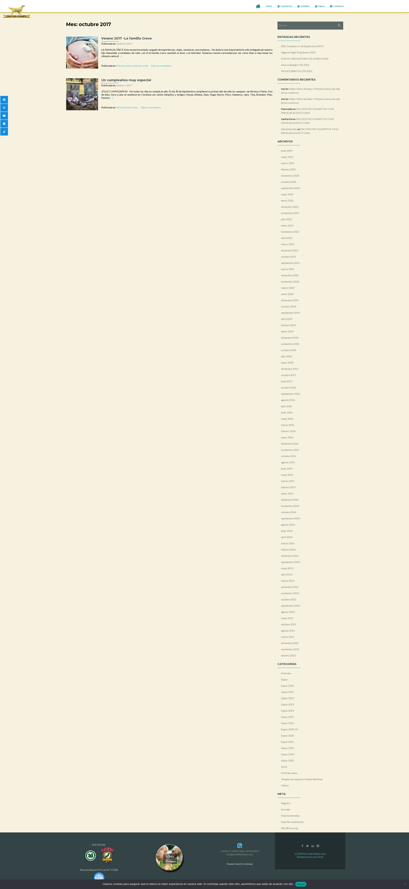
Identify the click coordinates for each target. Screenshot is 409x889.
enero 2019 (287, 331)
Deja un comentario (161, 65)
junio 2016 (287, 412)
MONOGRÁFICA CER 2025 (296, 71)
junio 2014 (287, 530)
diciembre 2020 (289, 275)
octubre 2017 (288, 375)
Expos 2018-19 (289, 729)
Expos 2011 (287, 691)
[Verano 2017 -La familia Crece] (82, 52)
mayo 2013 (287, 568)
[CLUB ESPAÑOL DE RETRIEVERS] (107, 855)
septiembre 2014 (290, 518)
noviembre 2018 (290, 343)
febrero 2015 (288, 487)
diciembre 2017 (289, 368)
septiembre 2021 (290, 262)
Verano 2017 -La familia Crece (126, 38)
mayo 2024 (287, 194)
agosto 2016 (288, 399)
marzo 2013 (287, 580)
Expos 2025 (287, 760)
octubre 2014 (288, 512)
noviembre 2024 (290, 175)
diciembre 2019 (289, 300)
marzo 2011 (287, 636)
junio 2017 (287, 381)
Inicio (269, 6)
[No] (405, 884)
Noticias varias (140, 65)
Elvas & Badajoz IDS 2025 (295, 64)
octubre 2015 (288, 456)
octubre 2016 (288, 387)
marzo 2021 (287, 269)
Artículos (120, 65)
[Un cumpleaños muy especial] (82, 93)
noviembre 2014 (290, 505)
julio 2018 (286, 356)
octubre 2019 (288, 306)
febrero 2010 (288, 655)
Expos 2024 (287, 754)
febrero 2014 (288, 549)
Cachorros (286, 6)
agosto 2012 (288, 611)
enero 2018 (287, 362)
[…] (120, 56)
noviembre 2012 (290, 593)
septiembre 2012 (290, 605)
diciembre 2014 (289, 499)
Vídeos (285, 785)
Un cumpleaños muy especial (126, 80)
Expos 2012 (287, 698)
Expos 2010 (287, 685)
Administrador (289, 129)
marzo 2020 (287, 287)
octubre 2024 (288, 181)
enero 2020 (287, 293)
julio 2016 (286, 406)
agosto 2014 (288, 524)
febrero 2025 (288, 169)
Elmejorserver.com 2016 (310, 856)
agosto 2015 (288, 462)
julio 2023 (286, 219)
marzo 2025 (287, 163)
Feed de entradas (290, 815)
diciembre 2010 (289, 642)
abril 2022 (286, 237)
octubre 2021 (288, 256)
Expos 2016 (287, 723)
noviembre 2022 (290, 231)
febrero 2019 (288, 325)
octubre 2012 (288, 599)
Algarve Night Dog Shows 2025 (298, 52)
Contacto (338, 6)
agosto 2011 (288, 630)
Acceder (285, 809)
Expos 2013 (287, 704)
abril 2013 (286, 574)
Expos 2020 (287, 735)
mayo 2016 (287, 418)
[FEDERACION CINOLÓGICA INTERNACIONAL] (99, 877)
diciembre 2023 (289, 206)
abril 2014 (286, 537)
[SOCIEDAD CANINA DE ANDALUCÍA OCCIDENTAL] (91, 855)
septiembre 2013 (290, 561)
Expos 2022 (287, 747)
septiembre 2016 (290, 393)
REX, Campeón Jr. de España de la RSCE (302, 46)
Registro (285, 803)
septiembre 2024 (290, 188)
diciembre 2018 (289, 337)
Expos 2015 (287, 716)
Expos (321, 6)
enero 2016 (287, 437)
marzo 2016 (287, 424)
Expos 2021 (287, 741)
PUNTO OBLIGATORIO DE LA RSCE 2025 (304, 58)
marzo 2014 (287, 543)
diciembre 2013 (289, 555)
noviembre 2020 (290, 281)
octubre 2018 (288, 350)
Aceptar (301, 884)
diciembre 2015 (289, 443)
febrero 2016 (288, 431)
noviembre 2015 (290, 449)
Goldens (305, 6)
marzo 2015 (287, 480)
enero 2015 (287, 493)
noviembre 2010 (290, 649)
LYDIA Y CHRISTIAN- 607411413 (240, 851)
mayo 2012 (287, 618)
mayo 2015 (287, 474)
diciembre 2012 (289, 586)
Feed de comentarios (292, 821)
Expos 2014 (287, 710)
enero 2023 (287, 225)
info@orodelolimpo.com (239, 854)
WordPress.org (289, 828)
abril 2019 (286, 318)
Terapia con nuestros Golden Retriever (302, 779)
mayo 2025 (287, 156)
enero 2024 (287, 200)
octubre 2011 (288, 624)
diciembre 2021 (289, 250)
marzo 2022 (287, 244)
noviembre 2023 (290, 212)
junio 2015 (287, 468)
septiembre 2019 (290, 312)
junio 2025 (287, 150)
